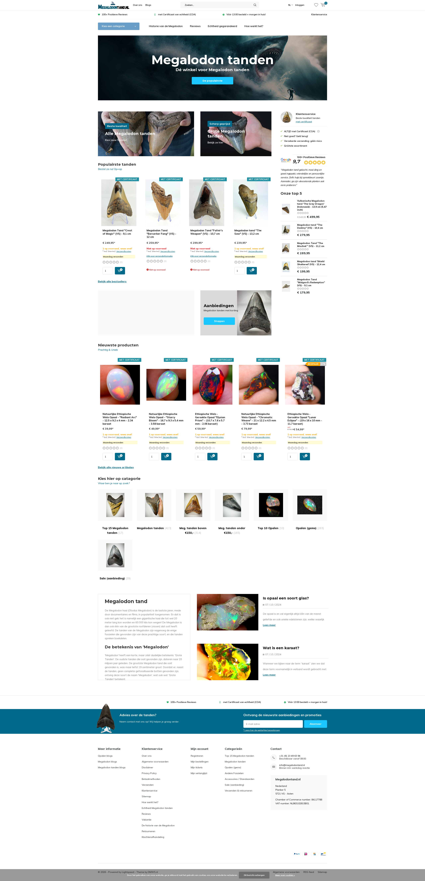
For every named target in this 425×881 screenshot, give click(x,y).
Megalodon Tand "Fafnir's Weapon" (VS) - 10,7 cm (206, 232)
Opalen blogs (105, 755)
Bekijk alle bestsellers (112, 281)
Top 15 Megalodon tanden (115, 530)
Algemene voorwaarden (155, 761)
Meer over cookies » (285, 875)
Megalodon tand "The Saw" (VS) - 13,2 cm (247, 232)
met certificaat (304, 121)
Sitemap (146, 796)
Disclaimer (147, 767)
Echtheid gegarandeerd (222, 26)
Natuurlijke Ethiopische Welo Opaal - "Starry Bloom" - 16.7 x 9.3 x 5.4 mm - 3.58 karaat (166, 418)
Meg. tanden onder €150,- (231, 530)
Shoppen (235, 312)
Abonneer (316, 723)
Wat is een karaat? (281, 648)
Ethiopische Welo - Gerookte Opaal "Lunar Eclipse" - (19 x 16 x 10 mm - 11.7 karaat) (305, 418)
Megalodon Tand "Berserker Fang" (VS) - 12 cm (161, 234)
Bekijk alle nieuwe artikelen (116, 467)
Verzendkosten (123, 251)
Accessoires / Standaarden (239, 779)
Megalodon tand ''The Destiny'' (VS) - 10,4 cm (310, 226)
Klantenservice (319, 14)
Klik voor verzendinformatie (160, 256)
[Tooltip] (318, 132)
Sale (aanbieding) (115, 578)
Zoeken (255, 5)
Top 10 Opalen (271, 528)
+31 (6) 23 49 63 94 (289, 755)
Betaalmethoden (151, 779)
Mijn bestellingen (200, 761)
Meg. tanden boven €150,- (193, 530)
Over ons (137, 5)
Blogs (148, 5)
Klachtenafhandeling (153, 837)
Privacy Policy (149, 773)
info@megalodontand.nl (292, 765)
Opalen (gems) (310, 528)
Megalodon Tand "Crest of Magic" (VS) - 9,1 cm (117, 232)
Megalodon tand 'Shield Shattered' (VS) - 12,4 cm (311, 263)
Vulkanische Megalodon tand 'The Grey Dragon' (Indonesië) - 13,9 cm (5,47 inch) (312, 205)
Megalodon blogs (107, 761)
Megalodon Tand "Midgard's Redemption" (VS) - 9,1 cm (311, 282)
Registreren (197, 755)
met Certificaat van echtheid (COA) (177, 14)
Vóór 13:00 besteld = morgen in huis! (246, 14)
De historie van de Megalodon (158, 825)
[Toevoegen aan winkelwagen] (120, 270)
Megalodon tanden (154, 528)
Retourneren (148, 831)
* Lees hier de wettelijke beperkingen (261, 730)
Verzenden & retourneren (238, 790)
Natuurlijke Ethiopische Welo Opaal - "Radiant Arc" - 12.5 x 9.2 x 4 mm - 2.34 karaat (120, 418)
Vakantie (146, 819)
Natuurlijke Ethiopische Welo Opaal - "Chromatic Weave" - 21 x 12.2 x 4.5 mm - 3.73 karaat (258, 418)
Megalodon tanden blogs (112, 767)
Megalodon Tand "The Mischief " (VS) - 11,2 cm (310, 245)
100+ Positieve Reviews (115, 14)
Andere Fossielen (234, 773)
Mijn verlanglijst (199, 773)
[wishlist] (316, 5)
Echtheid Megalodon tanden (157, 808)
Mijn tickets (197, 767)
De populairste (212, 80)
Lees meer (269, 625)
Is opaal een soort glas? (286, 598)
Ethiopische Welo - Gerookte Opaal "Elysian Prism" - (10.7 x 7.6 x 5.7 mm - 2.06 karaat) (210, 418)
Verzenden (148, 784)
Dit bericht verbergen (254, 875)
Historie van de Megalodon (166, 26)
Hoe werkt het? (253, 26)
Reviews (195, 26)
